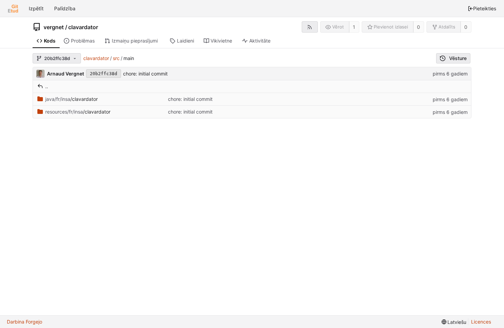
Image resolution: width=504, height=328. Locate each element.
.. (46, 86)
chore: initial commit (145, 74)
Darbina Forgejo (24, 322)
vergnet (54, 27)
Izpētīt (36, 8)
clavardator (83, 27)
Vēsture (458, 58)
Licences (481, 322)
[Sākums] (13, 8)
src (116, 58)
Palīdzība (64, 8)
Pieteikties (484, 8)
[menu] (454, 322)
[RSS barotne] (310, 27)
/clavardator (71, 99)
